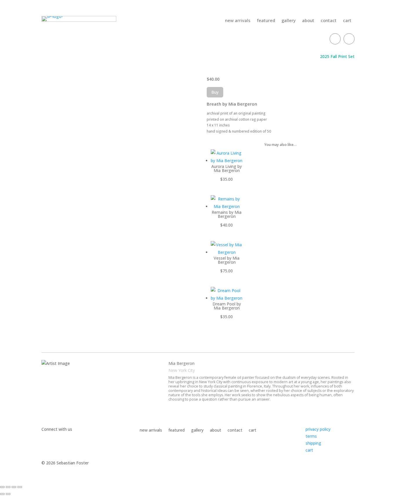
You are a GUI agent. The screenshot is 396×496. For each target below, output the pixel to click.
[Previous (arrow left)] (2, 494)
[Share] (14, 487)
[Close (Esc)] (19, 487)
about (308, 20)
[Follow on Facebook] (335, 38)
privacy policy (318, 429)
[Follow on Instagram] (349, 38)
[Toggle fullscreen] (8, 487)
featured (266, 20)
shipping (313, 443)
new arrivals (237, 20)
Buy (215, 92)
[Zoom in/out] (2, 487)
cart (347, 20)
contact (329, 20)
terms (311, 436)
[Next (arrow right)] (8, 494)
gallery (288, 20)
